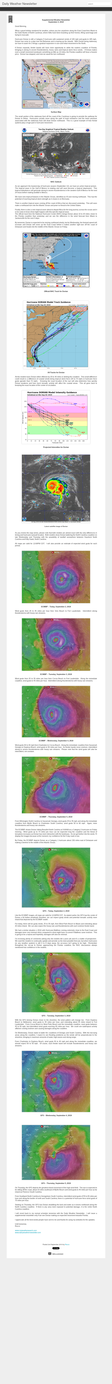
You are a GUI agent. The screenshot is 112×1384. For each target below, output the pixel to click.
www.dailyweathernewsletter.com (28, 1232)
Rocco (67, 1244)
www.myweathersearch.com (26, 1230)
